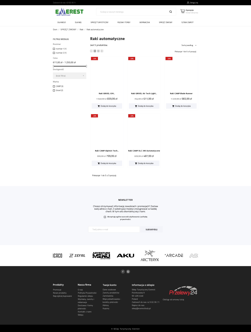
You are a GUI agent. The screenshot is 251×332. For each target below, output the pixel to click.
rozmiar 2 (61, 52)
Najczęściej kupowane (62, 295)
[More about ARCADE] (174, 255)
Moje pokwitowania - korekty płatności (112, 300)
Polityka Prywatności (87, 292)
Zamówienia (108, 295)
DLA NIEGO (62, 22)
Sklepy (80, 314)
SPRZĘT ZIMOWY (165, 22)
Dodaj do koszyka (107, 105)
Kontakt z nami (84, 311)
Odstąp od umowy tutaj (173, 299)
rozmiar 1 (61, 48)
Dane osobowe (109, 289)
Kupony (106, 308)
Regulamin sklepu (85, 295)
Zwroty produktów (111, 292)
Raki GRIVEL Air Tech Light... (144, 93)
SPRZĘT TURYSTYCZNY (99, 22)
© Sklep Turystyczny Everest (125, 329)
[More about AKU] (125, 255)
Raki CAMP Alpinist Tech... (107, 150)
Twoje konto (109, 285)
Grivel (59, 90)
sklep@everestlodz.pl (141, 308)
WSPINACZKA (144, 22)
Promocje (57, 289)
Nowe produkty (60, 292)
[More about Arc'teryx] (150, 255)
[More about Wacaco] (53, 255)
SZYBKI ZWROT (187, 22)
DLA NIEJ (78, 22)
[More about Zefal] (77, 255)
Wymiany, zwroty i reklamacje (86, 300)
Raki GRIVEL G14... (107, 93)
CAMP (59, 86)
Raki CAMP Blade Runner (181, 93)
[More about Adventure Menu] (101, 255)
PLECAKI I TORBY (124, 22)
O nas (80, 289)
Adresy (106, 305)
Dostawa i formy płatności (85, 307)
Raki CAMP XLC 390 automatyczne (144, 150)
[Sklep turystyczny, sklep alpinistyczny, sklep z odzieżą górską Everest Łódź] (69, 11)
